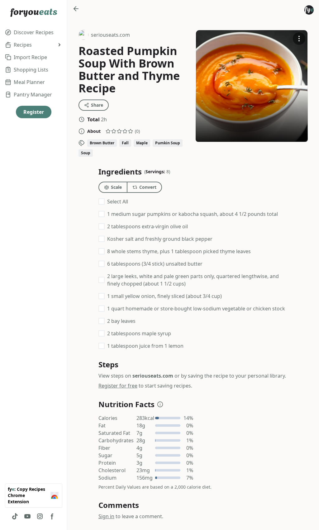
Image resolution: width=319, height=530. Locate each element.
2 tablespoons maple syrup (139, 333)
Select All (117, 201)
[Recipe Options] (299, 38)
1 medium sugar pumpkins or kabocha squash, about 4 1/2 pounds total (192, 214)
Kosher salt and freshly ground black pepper (159, 238)
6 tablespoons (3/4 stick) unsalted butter (154, 263)
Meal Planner (29, 82)
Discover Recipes (34, 32)
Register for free (117, 385)
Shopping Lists (31, 69)
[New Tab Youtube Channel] (27, 516)
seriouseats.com (104, 35)
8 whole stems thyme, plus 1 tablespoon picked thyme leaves (179, 251)
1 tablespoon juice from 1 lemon (145, 345)
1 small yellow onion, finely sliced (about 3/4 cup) (164, 296)
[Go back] (76, 8)
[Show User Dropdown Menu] (309, 10)
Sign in (106, 516)
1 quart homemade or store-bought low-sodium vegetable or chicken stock (196, 308)
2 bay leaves (121, 321)
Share (97, 105)
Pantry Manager (33, 94)
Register (33, 112)
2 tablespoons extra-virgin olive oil (147, 226)
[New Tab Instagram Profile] (40, 516)
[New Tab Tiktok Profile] (15, 516)
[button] (160, 404)
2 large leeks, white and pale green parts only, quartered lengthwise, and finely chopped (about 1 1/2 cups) (193, 280)
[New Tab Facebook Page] (52, 516)
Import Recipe (30, 57)
